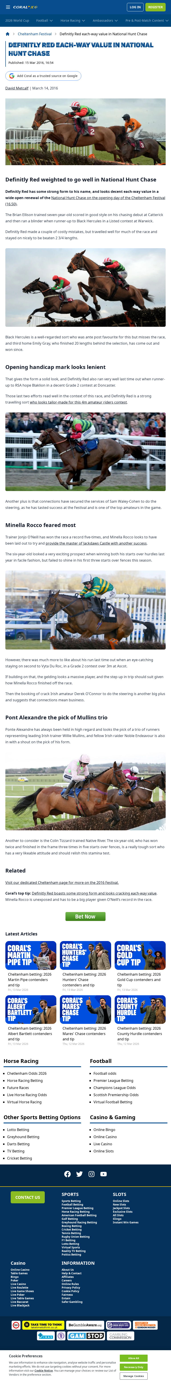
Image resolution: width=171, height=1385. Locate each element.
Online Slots (104, 1151)
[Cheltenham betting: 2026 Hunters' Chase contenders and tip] (85, 955)
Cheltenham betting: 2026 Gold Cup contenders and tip (139, 979)
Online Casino (105, 1136)
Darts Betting (18, 1143)
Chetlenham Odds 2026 (27, 1073)
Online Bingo (104, 1129)
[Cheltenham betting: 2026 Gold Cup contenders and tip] (140, 955)
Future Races (18, 1087)
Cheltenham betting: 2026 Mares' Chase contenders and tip (84, 1033)
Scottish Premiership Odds (116, 1094)
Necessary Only (133, 1367)
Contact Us (27, 1197)
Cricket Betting (19, 1158)
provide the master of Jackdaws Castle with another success (96, 543)
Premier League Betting (113, 1080)
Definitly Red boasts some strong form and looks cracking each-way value (94, 893)
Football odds (105, 1073)
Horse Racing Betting (25, 1080)
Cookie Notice (44, 1371)
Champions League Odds (115, 1087)
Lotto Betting (18, 1129)
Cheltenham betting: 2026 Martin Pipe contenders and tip (29, 979)
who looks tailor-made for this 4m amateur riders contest (78, 402)
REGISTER (155, 7)
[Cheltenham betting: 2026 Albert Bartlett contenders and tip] (30, 1009)
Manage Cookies (133, 1376)
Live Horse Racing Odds (27, 1094)
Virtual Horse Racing (24, 1102)
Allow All (133, 1358)
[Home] (7, 34)
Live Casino (103, 1143)
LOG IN (135, 7)
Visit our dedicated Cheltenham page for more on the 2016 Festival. (62, 882)
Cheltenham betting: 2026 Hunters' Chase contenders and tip (84, 979)
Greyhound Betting (23, 1136)
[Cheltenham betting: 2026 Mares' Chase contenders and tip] (85, 1009)
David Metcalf (16, 88)
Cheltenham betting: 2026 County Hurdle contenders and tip (139, 1033)
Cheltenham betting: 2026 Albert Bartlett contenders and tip (30, 1033)
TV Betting (15, 1151)
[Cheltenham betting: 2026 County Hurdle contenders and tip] (140, 1009)
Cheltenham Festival (35, 33)
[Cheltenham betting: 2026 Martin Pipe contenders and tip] (30, 955)
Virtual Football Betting (113, 1102)
